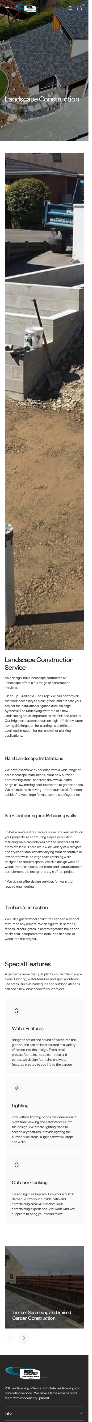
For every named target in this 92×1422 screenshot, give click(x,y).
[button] (7, 8)
